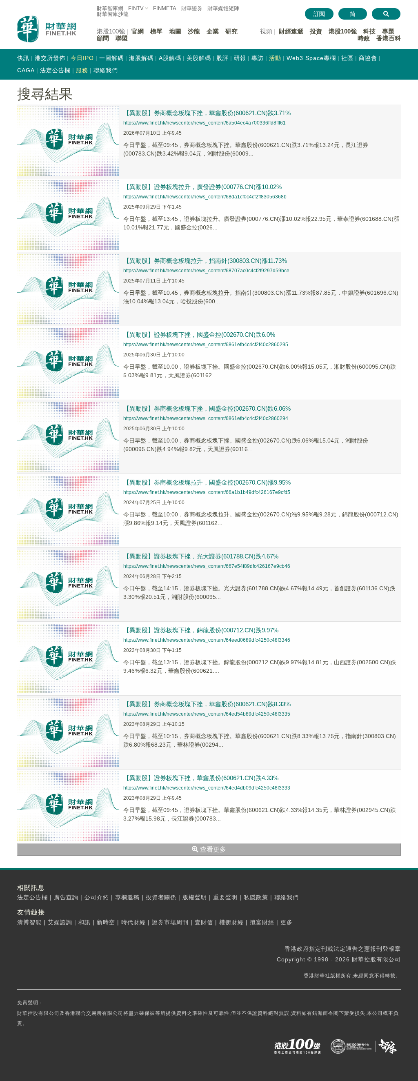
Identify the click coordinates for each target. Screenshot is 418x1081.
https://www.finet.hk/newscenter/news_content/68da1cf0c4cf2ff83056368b (205, 197)
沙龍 (194, 31)
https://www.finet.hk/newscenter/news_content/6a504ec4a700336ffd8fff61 (204, 123)
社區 (347, 58)
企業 (213, 31)
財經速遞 (291, 31)
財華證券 (191, 8)
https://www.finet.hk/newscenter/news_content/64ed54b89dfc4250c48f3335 (206, 714)
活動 (275, 58)
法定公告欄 (55, 70)
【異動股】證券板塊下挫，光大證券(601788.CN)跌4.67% (200, 556)
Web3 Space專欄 (311, 58)
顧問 (103, 38)
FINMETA (164, 8)
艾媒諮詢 (60, 922)
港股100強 (343, 31)
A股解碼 (170, 58)
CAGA (26, 70)
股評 (222, 58)
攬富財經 (262, 922)
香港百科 (388, 38)
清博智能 (29, 922)
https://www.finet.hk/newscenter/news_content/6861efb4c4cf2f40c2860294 (205, 418)
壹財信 (204, 922)
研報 (240, 58)
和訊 (84, 922)
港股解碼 (141, 58)
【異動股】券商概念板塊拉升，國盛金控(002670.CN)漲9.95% (207, 482)
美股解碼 (199, 58)
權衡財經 (231, 922)
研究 (231, 31)
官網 (137, 31)
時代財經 (133, 922)
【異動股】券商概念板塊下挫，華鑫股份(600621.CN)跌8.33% (207, 704)
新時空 (106, 922)
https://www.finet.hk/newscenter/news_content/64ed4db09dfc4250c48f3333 (206, 788)
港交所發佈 (50, 58)
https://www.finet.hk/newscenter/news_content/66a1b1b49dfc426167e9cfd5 (206, 492)
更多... (289, 922)
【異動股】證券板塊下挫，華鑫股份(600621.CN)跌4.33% (200, 777)
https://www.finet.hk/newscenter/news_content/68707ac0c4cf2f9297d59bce (206, 271)
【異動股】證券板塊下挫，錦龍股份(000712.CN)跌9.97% (200, 630)
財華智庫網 (110, 8)
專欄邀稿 (127, 897)
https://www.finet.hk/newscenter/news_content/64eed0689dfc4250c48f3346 (206, 640)
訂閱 (319, 14)
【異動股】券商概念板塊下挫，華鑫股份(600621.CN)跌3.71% (207, 112)
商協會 (368, 58)
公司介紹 (96, 897)
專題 (388, 31)
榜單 (156, 31)
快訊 (23, 58)
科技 (369, 31)
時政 (364, 38)
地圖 (175, 31)
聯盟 (122, 38)
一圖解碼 (111, 58)
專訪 (257, 58)
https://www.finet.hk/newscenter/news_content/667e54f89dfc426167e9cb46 (206, 566)
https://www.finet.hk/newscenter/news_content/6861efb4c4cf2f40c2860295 (205, 344)
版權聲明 (194, 897)
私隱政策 (256, 897)
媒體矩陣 (223, 8)
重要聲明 (225, 897)
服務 (82, 70)
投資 (316, 31)
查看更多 (212, 849)
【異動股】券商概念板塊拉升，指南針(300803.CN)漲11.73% (205, 260)
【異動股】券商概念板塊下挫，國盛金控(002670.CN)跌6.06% (207, 408)
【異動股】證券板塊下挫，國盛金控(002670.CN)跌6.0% (199, 334)
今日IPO (82, 58)
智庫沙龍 (113, 14)
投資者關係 (161, 897)
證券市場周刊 (170, 922)
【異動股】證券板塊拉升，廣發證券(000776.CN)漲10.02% (202, 186)
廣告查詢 (66, 897)
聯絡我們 (105, 70)
